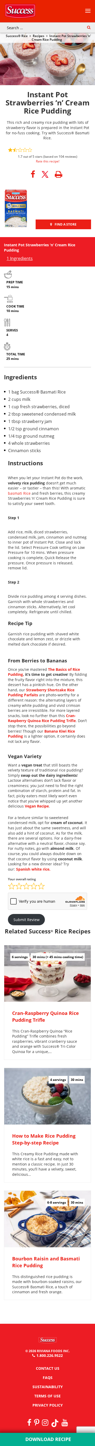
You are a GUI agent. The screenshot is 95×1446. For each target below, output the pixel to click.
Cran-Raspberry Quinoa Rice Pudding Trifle (42, 718)
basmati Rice (19, 493)
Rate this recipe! (47, 161)
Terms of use (47, 1395)
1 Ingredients (20, 258)
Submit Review (26, 919)
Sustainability (47, 1386)
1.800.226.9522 (49, 1355)
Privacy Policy (47, 1405)
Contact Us (47, 1368)
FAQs (48, 1377)
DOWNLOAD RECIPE (47, 1439)
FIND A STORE (66, 224)
